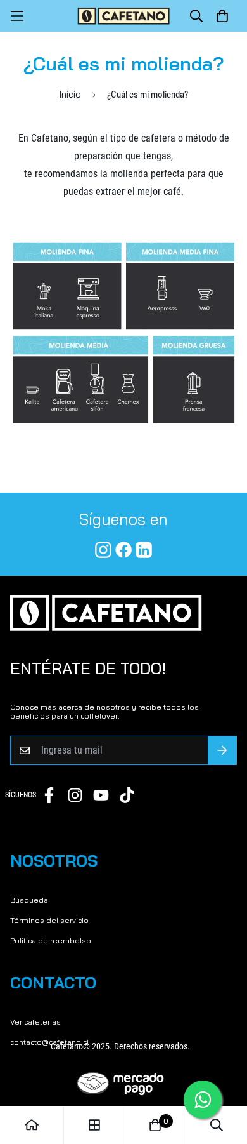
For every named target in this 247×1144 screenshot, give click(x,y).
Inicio (70, 94)
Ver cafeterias (35, 1022)
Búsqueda (29, 900)
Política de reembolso (50, 940)
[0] (155, 1125)
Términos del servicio (49, 920)
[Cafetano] (123, 16)
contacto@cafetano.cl (49, 1042)
